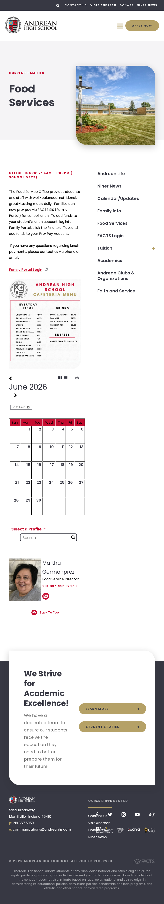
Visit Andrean (103, 5)
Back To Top (49, 612)
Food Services (112, 223)
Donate (126, 5)
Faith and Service (116, 291)
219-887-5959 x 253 (59, 586)
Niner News (147, 5)
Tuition (104, 248)
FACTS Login (110, 235)
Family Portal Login (25, 269)
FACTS (152, 814)
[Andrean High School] (22, 799)
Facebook (97, 814)
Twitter (110, 814)
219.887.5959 (23, 823)
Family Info (109, 211)
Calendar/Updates (118, 198)
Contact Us (76, 5)
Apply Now (142, 25)
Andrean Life (111, 173)
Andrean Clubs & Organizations (116, 275)
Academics (109, 260)
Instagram (124, 814)
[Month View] (60, 378)
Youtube (137, 814)
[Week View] (65, 378)
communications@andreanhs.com (42, 829)
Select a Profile (26, 529)
